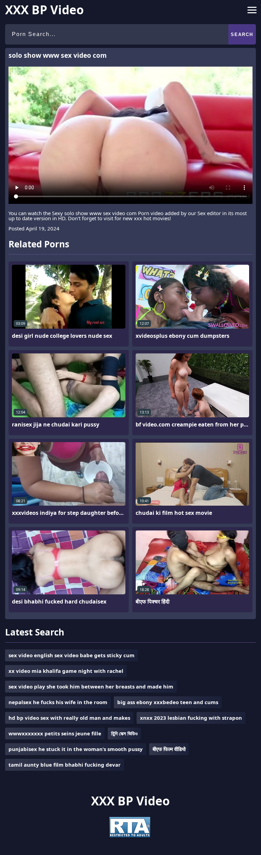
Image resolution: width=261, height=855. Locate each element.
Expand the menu (252, 11)
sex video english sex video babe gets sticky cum (71, 655)
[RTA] (129, 835)
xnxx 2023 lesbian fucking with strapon (191, 717)
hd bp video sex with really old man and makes (69, 717)
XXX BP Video (44, 10)
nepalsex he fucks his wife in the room (57, 702)
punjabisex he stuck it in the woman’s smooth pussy (75, 749)
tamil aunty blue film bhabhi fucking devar (64, 764)
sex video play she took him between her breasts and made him (90, 686)
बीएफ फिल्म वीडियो (169, 749)
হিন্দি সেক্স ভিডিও (124, 733)
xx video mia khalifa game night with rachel (65, 670)
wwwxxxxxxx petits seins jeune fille (54, 733)
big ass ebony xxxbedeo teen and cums (167, 702)
